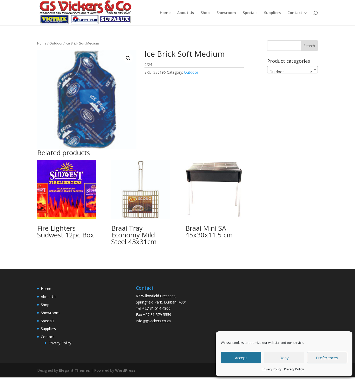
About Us (185, 13)
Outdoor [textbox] (290, 71)
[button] (128, 58)
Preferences (327, 357)
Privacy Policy (271, 369)
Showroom (226, 13)
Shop (205, 13)
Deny (284, 357)
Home (165, 13)
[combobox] (292, 69)
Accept (241, 357)
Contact (294, 13)
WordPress (125, 370)
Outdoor (56, 43)
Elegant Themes (74, 370)
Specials (250, 13)
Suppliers (272, 13)
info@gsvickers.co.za (153, 320)
